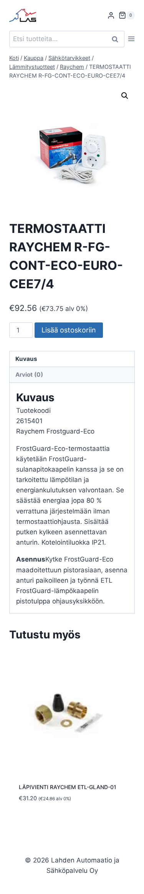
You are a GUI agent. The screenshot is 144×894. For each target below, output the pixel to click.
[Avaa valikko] (131, 39)
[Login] (111, 15)
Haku (117, 39)
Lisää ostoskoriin (68, 330)
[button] (125, 96)
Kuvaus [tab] (26, 358)
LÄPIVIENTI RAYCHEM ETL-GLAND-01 (67, 787)
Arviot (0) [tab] (29, 374)
